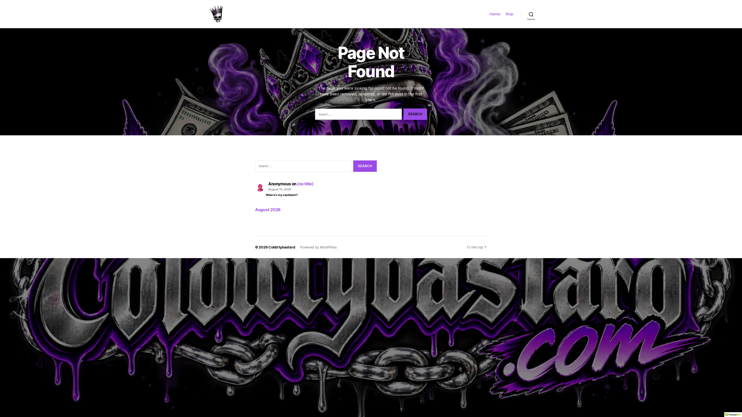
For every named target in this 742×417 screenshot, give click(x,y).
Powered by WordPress (318, 247)
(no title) (305, 183)
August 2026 (268, 209)
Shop (509, 14)
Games (495, 14)
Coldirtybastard (281, 247)
